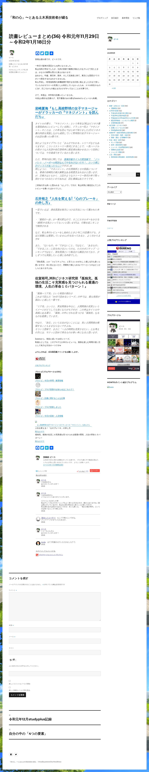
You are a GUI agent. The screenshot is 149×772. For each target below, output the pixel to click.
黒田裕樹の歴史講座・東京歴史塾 (122, 157)
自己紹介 (115, 18)
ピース (11, 57)
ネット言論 (115, 142)
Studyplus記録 (116, 130)
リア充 (23, 70)
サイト (11, 648)
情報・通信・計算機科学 (119, 138)
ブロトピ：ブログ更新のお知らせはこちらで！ (54, 389)
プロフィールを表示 (123, 364)
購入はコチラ (39, 431)
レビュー (24, 72)
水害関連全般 (115, 123)
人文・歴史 (113, 155)
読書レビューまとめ (16, 64)
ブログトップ (102, 18)
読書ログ (17, 72)
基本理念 (125, 18)
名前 (11, 625)
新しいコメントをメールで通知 (19, 684)
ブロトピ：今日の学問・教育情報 (49, 380)
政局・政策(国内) (117, 145)
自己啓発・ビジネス (116, 125)
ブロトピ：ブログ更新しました (48, 407)
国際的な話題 (115, 150)
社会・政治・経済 (115, 140)
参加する (137, 298)
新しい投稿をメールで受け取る (19, 690)
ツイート (110, 228)
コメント (13, 590)
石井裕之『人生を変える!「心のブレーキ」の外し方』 (67, 200)
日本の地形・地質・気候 (119, 135)
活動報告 (114, 108)
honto (11, 70)
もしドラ (17, 70)
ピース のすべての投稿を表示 (53, 465)
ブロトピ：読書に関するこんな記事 (50, 398)
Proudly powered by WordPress (49, 762)
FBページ (111, 204)
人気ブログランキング (42, 365)
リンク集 (136, 18)
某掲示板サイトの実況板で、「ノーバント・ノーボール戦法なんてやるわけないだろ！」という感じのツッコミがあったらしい (67, 162)
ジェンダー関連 (116, 152)
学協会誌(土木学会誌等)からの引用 (123, 118)
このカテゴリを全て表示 (124, 295)
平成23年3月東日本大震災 (120, 113)
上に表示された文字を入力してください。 (24, 666)
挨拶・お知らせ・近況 (116, 106)
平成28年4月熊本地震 (118, 116)
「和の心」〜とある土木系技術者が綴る (38, 17)
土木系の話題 (113, 111)
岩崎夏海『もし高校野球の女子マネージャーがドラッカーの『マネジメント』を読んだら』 (67, 112)
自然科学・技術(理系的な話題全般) (121, 133)
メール (12, 637)
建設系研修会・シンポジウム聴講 (122, 120)
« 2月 (114, 88)
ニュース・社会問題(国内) (120, 147)
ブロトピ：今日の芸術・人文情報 (49, 416)
